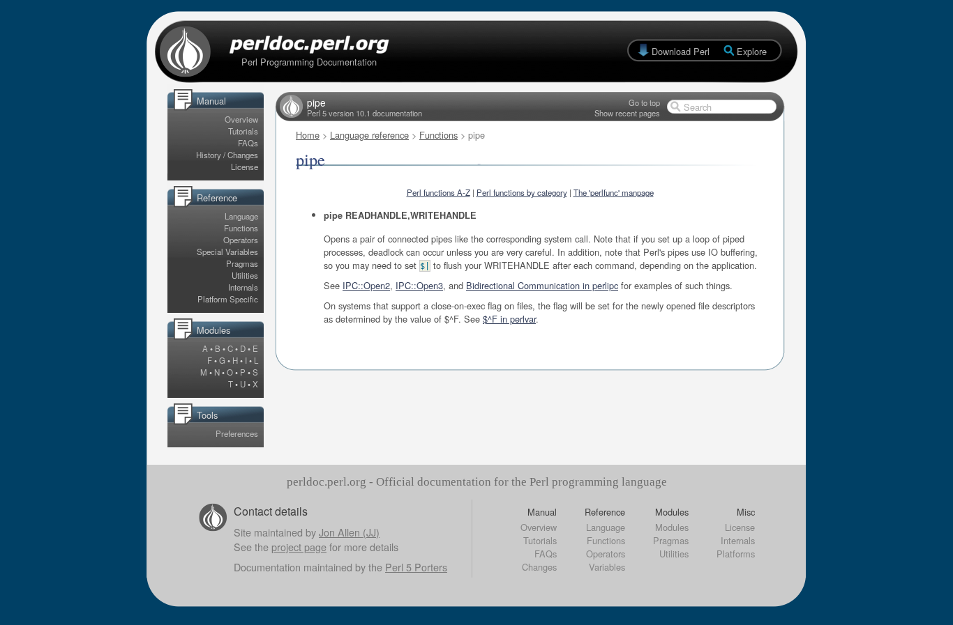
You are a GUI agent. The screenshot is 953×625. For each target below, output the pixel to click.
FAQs (248, 142)
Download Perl (681, 51)
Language (241, 216)
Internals (243, 287)
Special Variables (227, 251)
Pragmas (242, 263)
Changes (539, 566)
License (244, 166)
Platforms (735, 553)
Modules (672, 527)
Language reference (369, 134)
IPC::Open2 (366, 285)
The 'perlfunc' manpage (613, 192)
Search (698, 107)
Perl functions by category (521, 192)
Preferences (237, 433)
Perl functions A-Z (438, 192)
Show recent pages (627, 112)
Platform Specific (227, 298)
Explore (752, 51)
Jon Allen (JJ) (349, 532)
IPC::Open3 (419, 285)
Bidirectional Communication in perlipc (542, 285)
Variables (607, 566)
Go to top (644, 102)
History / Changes (227, 154)
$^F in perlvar (509, 318)
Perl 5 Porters (416, 567)
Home (308, 134)
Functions (241, 227)
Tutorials (243, 131)
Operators (240, 239)
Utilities (245, 275)
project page (299, 546)
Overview (241, 119)
